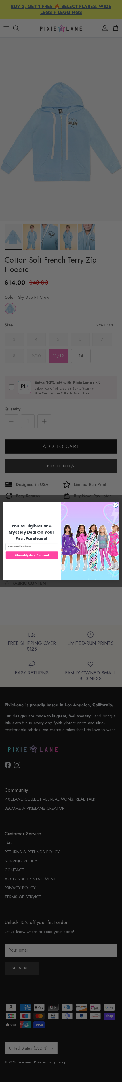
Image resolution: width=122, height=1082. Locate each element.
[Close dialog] (115, 505)
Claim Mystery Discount (32, 555)
